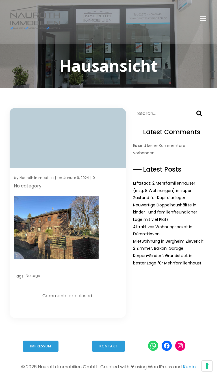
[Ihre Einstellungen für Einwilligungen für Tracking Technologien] (207, 366)
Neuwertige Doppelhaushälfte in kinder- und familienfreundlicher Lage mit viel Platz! (165, 212)
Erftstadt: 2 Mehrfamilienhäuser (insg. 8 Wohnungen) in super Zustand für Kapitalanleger (164, 190)
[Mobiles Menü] (203, 18)
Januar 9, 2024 (76, 177)
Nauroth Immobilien (36, 177)
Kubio (189, 367)
